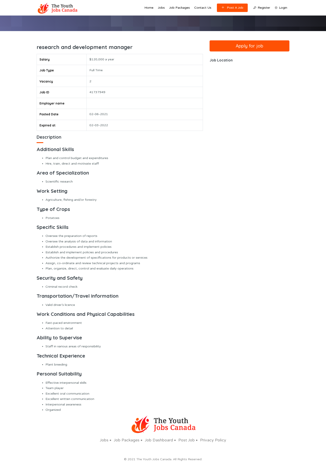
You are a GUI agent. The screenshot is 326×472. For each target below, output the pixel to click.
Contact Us (202, 8)
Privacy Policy (213, 440)
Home (148, 8)
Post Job (186, 440)
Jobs (161, 8)
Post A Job (235, 8)
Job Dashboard (159, 440)
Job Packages (179, 8)
